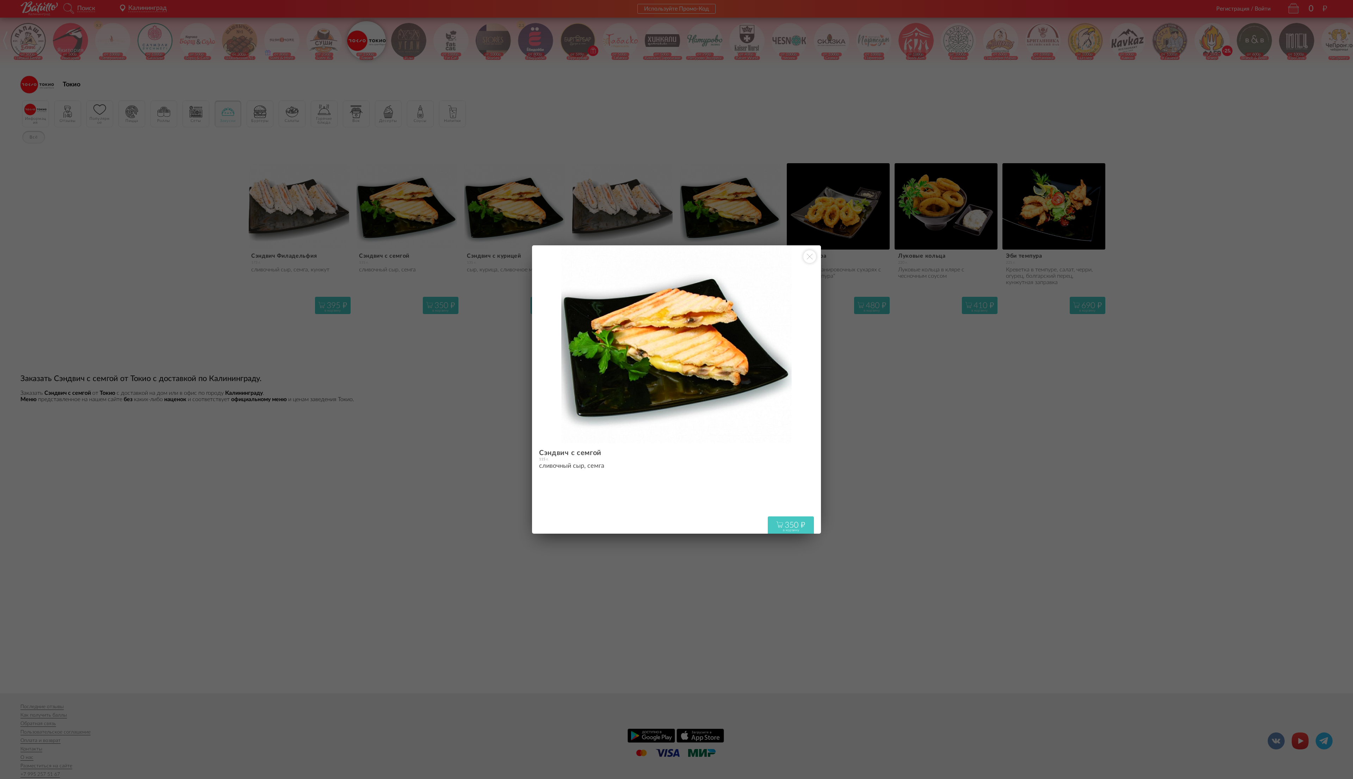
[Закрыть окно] (809, 256)
